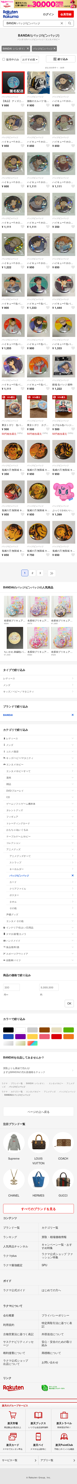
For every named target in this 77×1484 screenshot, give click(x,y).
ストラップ (15, 862)
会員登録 (65, 14)
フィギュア (12, 816)
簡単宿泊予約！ (64, 1425)
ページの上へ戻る (38, 1112)
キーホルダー (16, 869)
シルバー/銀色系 (13, 1043)
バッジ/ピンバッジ (43, 48)
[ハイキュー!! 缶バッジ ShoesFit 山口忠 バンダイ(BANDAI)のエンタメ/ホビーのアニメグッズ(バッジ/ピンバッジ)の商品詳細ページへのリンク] (38, 325)
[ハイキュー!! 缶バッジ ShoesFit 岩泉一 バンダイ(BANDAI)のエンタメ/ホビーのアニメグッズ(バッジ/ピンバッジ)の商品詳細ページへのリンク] (13, 285)
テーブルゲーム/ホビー (18, 836)
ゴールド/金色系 (25, 1043)
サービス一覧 (9, 1460)
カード (13, 881)
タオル (13, 901)
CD (8, 797)
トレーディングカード (18, 823)
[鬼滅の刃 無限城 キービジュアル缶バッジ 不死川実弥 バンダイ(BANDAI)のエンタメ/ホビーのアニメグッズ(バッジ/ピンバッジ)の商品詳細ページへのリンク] (38, 491)
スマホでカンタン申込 (13, 1447)
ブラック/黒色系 (13, 1030)
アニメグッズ (13, 849)
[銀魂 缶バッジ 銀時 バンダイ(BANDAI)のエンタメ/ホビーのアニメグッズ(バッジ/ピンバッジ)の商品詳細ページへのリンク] (63, 366)
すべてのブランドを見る (38, 1209)
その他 (13, 908)
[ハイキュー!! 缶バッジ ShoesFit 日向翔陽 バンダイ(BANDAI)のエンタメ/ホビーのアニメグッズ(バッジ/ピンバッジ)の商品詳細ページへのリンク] (38, 366)
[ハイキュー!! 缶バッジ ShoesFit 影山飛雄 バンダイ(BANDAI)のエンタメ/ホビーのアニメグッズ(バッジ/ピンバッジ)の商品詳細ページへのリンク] (13, 366)
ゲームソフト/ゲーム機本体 (20, 803)
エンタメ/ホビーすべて (18, 771)
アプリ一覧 (46, 1460)
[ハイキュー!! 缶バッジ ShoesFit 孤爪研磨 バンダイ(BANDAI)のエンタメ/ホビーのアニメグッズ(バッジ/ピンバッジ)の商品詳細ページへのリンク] (13, 325)
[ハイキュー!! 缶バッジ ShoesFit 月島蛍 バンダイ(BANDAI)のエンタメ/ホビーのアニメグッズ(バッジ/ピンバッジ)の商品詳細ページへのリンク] (63, 325)
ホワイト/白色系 (25, 1030)
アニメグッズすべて (20, 855)
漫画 (8, 777)
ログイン (48, 14)
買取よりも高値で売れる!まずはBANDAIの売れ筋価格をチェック (24, 1070)
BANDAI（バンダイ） (14, 48)
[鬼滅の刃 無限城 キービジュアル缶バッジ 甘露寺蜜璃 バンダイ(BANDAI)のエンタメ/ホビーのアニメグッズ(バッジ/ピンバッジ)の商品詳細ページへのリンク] (38, 451)
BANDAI (8, 715)
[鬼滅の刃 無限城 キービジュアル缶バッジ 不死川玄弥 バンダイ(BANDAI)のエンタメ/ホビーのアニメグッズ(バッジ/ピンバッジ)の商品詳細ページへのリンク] (63, 532)
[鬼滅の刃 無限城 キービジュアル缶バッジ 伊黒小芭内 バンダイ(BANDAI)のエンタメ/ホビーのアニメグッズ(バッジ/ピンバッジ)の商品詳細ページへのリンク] (63, 451)
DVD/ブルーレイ (15, 790)
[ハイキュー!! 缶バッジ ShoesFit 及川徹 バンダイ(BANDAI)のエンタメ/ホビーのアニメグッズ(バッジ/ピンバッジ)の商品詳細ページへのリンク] (38, 285)
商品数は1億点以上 (12, 1425)
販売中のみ (12, 59)
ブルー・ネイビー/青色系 (13, 1037)
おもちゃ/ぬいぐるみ (17, 829)
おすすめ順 (29, 59)
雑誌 (8, 784)
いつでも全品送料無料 (38, 1425)
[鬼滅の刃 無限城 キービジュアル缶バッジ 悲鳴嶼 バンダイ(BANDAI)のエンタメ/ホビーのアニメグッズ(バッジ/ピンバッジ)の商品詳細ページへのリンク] (13, 451)
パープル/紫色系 (25, 1037)
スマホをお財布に (38, 1447)
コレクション (13, 842)
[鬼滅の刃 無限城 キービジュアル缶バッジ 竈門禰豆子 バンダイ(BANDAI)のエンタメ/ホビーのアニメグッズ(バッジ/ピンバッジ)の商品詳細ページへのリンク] (38, 532)
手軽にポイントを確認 (64, 1447)
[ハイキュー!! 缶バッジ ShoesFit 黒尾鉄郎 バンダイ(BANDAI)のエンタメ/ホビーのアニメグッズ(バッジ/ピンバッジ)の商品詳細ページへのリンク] (63, 285)
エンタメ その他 (14, 921)
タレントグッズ (14, 810)
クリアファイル (17, 888)
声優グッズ (12, 914)
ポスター (14, 895)
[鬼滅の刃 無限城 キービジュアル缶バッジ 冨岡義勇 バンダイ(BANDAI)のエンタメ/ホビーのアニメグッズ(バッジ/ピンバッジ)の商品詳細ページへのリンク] (13, 491)
